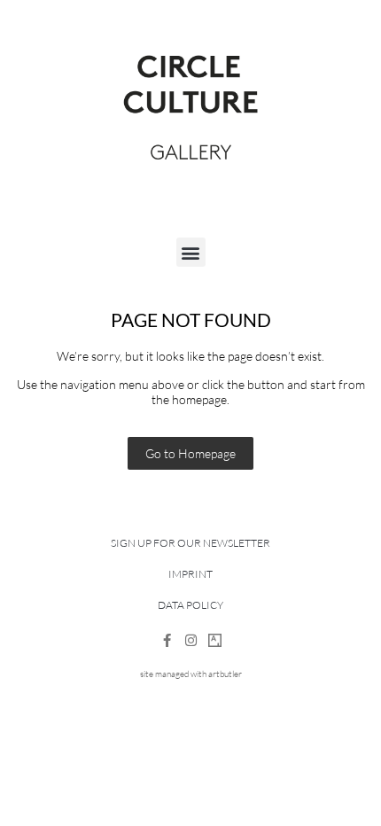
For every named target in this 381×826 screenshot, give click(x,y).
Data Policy (190, 605)
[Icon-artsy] (215, 640)
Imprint (190, 574)
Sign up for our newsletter (190, 542)
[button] (191, 252)
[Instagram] (191, 640)
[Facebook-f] (167, 640)
